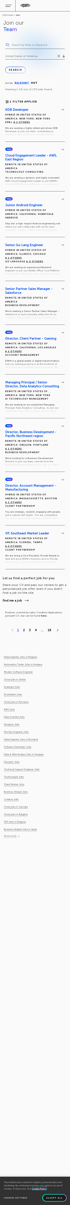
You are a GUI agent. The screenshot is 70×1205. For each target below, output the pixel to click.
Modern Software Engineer (18, 672)
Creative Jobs (11, 799)
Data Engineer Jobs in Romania (21, 739)
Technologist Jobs (14, 776)
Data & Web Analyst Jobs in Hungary (24, 754)
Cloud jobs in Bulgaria (16, 814)
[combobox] (5, 56)
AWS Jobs (9, 709)
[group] (35, 123)
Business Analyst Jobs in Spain (20, 829)
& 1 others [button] (22, 122)
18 (49, 630)
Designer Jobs (12, 724)
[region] (35, 1191)
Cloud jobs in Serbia (15, 679)
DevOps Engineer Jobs (16, 732)
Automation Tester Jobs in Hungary (23, 664)
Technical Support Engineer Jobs (22, 769)
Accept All (54, 1197)
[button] (9, 149)
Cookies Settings (16, 1198)
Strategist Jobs (12, 687)
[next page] (57, 630)
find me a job (12, 600)
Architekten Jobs (13, 694)
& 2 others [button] (13, 351)
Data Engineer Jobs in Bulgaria (20, 657)
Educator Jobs (12, 761)
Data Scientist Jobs (14, 717)
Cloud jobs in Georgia (16, 806)
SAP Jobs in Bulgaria (15, 821)
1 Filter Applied (23, 101)
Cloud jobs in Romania (16, 702)
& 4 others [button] (34, 261)
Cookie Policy (39, 1188)
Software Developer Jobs (17, 747)
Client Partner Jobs (14, 784)
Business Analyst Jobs (16, 791)
